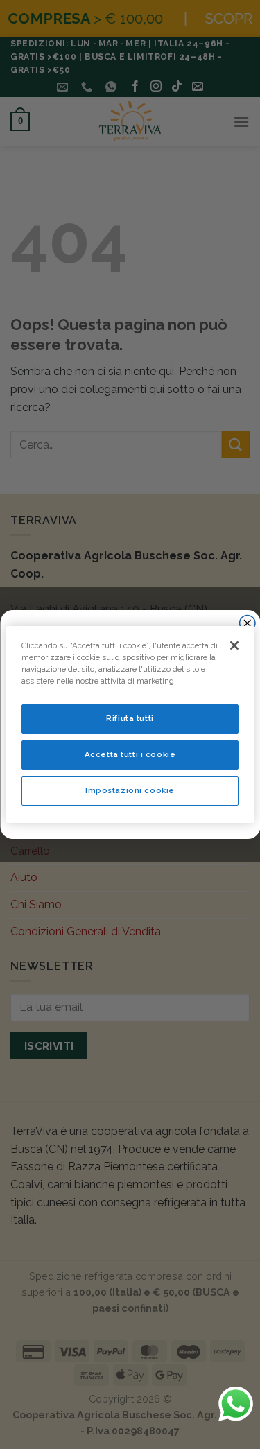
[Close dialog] (247, 624)
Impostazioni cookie (130, 790)
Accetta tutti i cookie (130, 754)
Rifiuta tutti (129, 718)
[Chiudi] (234, 645)
